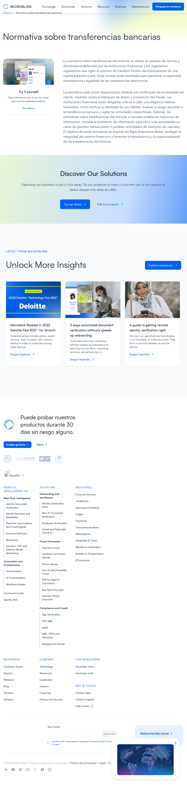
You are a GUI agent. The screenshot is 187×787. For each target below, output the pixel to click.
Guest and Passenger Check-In (54, 531)
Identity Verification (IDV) (53, 505)
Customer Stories (13, 666)
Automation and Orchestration (13, 563)
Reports (8, 673)
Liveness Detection (16, 533)
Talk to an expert (108, 204)
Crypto (79, 514)
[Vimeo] (20, 769)
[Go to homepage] (17, 6)
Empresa (120, 6)
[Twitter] (35, 769)
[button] (15, 475)
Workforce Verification (88, 547)
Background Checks (53, 643)
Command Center (14, 593)
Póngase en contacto (168, 6)
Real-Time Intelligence (17, 498)
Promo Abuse (50, 564)
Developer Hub (84, 673)
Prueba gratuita (15, 444)
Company (47, 659)
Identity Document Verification (16, 505)
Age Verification (51, 614)
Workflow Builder (16, 584)
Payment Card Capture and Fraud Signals (19, 525)
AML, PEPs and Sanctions (50, 635)
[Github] (28, 769)
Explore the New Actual (154, 733)
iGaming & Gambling (87, 507)
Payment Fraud (50, 547)
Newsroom (46, 673)
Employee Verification (54, 523)
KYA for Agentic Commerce (51, 581)
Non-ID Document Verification (52, 514)
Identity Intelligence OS (16, 489)
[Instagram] (49, 769)
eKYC (45, 627)
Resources (12, 659)
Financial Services (86, 494)
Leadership (46, 679)
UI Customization (15, 577)
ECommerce (83, 560)
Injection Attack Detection (50, 597)
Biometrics (12, 539)
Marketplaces (83, 533)
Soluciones (68, 6)
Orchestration (13, 571)
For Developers (88, 659)
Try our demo (73, 204)
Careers (44, 686)
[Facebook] (42, 769)
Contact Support (85, 699)
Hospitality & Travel (86, 540)
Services (8, 692)
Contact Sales (83, 692)
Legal (102, 763)
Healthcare (82, 501)
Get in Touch (86, 685)
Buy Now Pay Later (53, 589)
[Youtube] (13, 769)
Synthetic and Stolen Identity (53, 555)
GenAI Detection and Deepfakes (18, 515)
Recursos (103, 6)
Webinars (9, 679)
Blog (6, 686)
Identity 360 (11, 599)
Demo (40, 444)
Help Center (83, 706)
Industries (84, 487)
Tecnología (49, 6)
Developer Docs (85, 666)
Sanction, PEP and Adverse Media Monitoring (16, 549)
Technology (46, 666)
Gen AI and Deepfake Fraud (54, 572)
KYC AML (47, 621)
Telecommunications (87, 527)
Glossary (8, 699)
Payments (81, 520)
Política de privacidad (83, 763)
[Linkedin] (6, 769)
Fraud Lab (45, 692)
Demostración (140, 6)
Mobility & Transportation (90, 553)
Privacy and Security (51, 699)
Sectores (86, 6)
